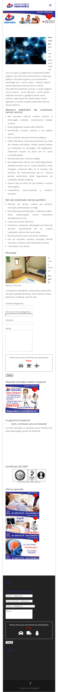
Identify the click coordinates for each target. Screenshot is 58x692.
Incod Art (34, 688)
